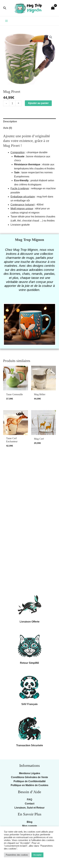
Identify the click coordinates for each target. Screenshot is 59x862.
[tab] (29, 121)
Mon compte (29, 826)
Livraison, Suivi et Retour (29, 807)
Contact (29, 803)
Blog (29, 822)
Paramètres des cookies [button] (17, 855)
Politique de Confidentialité (30, 781)
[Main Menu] (6, 21)
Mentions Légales (29, 773)
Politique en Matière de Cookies (29, 785)
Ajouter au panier (38, 103)
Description (10, 121)
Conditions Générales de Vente (29, 777)
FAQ (29, 799)
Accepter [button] (37, 855)
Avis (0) (7, 128)
